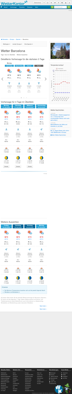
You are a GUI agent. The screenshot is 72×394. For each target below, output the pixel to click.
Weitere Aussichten (22, 55)
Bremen (15, 374)
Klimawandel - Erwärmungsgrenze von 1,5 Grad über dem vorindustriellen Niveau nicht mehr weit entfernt (60, 117)
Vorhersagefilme (5, 380)
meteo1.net (39, 374)
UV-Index (3, 390)
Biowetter (29, 7)
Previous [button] (2, 79)
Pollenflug (3, 388)
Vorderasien (28, 383)
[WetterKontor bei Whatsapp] (69, 2)
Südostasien (28, 387)
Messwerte (3, 385)
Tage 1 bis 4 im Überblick (8, 55)
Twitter (64, 374)
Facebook (65, 373)
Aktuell (5, 7)
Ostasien (27, 388)
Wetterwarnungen (5, 381)
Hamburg (15, 385)
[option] (9, 79)
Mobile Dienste (54, 376)
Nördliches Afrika (29, 374)
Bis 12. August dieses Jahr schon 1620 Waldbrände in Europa (60, 131)
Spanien (18, 39)
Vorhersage (13, 7)
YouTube (65, 378)
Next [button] (46, 79)
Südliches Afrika (29, 376)
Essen (14, 381)
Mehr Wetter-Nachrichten (59, 135)
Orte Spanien (28, 44)
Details (6, 166)
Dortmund (15, 376)
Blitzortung (3, 383)
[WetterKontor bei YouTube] (65, 2)
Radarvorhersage (5, 378)
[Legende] (43, 2)
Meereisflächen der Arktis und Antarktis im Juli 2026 (59, 125)
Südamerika (28, 381)
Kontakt (39, 383)
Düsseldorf (15, 380)
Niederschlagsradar (5, 376)
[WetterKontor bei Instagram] (62, 2)
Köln (14, 387)
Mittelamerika (28, 380)
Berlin (14, 373)
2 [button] (24, 98)
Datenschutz (37, 3)
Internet (52, 374)
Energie (53, 380)
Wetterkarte (3, 373)
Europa (12, 39)
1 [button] (21, 98)
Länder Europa (17, 44)
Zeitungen (53, 373)
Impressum (39, 376)
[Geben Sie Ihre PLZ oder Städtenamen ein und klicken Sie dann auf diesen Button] (69, 7)
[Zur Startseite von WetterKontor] (1, 7)
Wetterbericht (4, 374)
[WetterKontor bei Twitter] (55, 2)
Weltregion (6, 44)
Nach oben (43, 306)
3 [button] (26, 98)
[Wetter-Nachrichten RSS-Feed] (51, 2)
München (15, 388)
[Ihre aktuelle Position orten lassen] (52, 7)
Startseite (5, 39)
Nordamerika (28, 378)
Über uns (39, 373)
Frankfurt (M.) (16, 383)
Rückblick (22, 7)
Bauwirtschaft (54, 378)
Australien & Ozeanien (30, 390)
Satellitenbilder (4, 387)
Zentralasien (28, 385)
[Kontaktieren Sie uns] (47, 2)
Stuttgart (15, 390)
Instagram (65, 376)
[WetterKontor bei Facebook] (58, 2)
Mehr (36, 7)
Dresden (15, 378)
